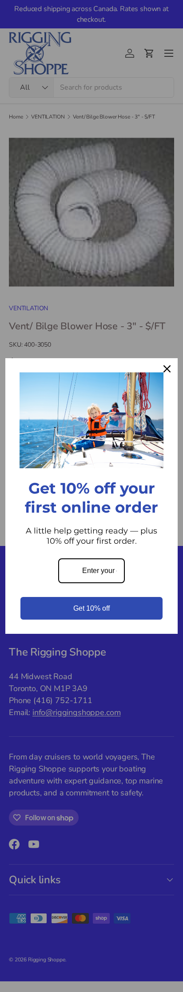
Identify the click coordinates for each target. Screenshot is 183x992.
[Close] (167, 368)
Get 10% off (91, 608)
